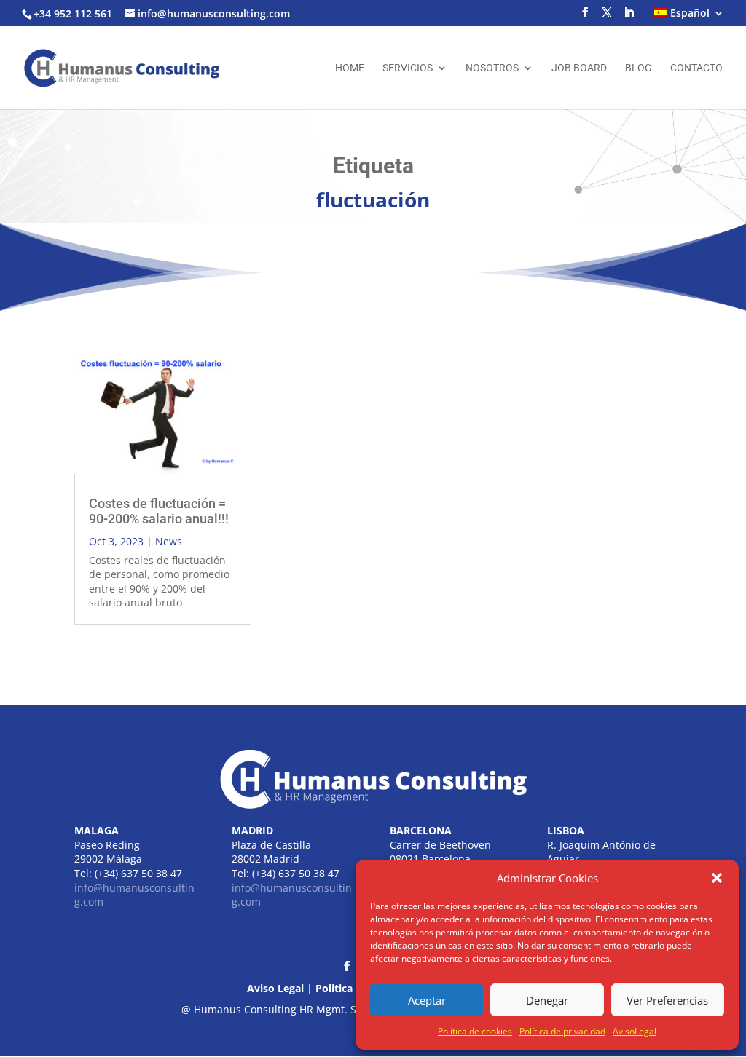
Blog (638, 68)
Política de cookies (475, 1031)
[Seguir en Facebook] (347, 966)
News (168, 541)
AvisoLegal (634, 1031)
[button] (717, 878)
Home (349, 68)
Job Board (579, 68)
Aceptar (427, 1000)
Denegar (547, 1000)
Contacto (696, 68)
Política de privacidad (562, 1031)
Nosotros (492, 68)
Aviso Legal (275, 988)
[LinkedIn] (629, 16)
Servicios (407, 68)
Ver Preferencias (667, 1000)
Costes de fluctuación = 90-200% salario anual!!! (159, 511)
